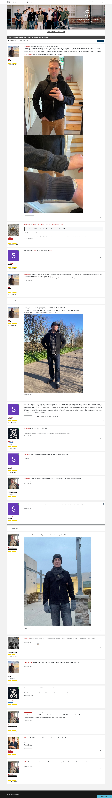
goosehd (10, 441)
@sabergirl (11, 240)
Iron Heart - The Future (56, 32)
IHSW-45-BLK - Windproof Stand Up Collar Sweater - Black (48, 224)
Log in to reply (100, 41)
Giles (9, 237)
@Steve (10, 777)
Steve (9, 750)
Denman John (11, 651)
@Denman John (12, 678)
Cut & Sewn (13, 40)
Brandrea (10, 491)
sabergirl (10, 263)
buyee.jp (26, 49)
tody (9, 59)
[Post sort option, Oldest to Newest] (95, 41)
